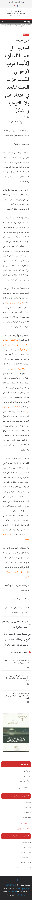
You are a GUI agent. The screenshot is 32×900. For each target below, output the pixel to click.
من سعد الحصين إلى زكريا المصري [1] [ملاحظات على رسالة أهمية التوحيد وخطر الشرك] (17, 696)
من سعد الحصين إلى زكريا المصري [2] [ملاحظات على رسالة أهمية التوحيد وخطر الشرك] (17, 678)
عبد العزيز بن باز (26, 823)
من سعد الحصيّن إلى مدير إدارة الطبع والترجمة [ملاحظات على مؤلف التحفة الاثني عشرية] (17, 640)
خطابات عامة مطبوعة (25, 34)
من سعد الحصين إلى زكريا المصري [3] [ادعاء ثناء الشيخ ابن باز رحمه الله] (16, 662)
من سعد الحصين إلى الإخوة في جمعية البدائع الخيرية (15, 624)
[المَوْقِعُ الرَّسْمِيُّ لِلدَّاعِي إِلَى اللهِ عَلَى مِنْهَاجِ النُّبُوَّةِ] (29, 22)
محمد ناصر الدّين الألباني (24, 829)
